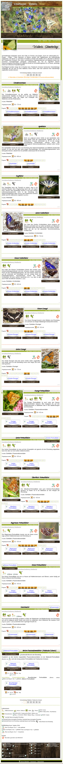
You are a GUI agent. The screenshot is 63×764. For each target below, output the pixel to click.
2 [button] (30, 118)
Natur (49, 40)
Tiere (42, 42)
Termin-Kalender (24, 761)
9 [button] (41, 642)
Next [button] (59, 113)
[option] (13, 113)
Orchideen (52, 42)
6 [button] (37, 556)
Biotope (58, 42)
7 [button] (36, 642)
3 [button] (32, 118)
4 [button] (34, 118)
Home (39, 40)
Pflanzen (46, 42)
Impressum (33, 761)
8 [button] (38, 642)
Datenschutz (40, 761)
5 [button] (36, 249)
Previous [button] (3, 113)
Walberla (45, 40)
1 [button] (27, 118)
